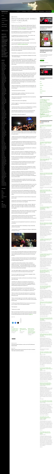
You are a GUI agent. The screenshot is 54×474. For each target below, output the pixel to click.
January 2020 (3, 112)
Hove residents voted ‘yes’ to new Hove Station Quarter (5, 53)
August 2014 (3, 177)
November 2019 (4, 114)
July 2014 (3, 178)
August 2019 (3, 118)
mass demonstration (42, 110)
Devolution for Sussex (5, 39)
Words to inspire (48, 11)
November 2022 (4, 78)
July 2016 (3, 151)
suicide (50, 116)
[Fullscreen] (51, 23)
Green (41, 87)
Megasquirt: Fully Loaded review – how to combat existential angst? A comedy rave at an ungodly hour (46, 383)
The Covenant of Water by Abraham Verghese (4, 45)
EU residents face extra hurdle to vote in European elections (15, 329)
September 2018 (4, 123)
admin (20, 22)
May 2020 (3, 107)
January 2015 (3, 172)
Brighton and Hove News (44, 102)
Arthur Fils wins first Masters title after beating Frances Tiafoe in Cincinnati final (46, 207)
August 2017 (3, 136)
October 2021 (4, 92)
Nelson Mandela (47, 111)
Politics (18, 11)
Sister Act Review (4, 49)
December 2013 (4, 183)
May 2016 (3, 153)
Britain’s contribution (22, 27)
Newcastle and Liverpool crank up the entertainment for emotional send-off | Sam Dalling (46, 319)
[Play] (41, 23)
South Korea (50, 115)
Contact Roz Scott (30, 11)
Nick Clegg (41, 112)
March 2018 (3, 129)
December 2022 (4, 77)
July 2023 (3, 70)
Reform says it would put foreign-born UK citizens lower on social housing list (46, 303)
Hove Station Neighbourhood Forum (44, 108)
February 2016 (4, 157)
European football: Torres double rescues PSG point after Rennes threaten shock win (46, 255)
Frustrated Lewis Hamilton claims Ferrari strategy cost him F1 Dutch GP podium (46, 368)
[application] (46, 20)
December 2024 (4, 65)
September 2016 (4, 148)
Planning (48, 112)
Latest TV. (31, 314)
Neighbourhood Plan (42, 111)
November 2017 (4, 132)
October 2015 (4, 162)
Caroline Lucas (49, 103)
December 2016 (4, 146)
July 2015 (3, 166)
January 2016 (3, 158)
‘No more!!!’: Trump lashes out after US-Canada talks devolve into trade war (46, 352)
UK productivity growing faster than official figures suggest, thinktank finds (46, 143)
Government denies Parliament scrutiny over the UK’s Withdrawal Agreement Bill (23, 344)
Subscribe (42, 60)
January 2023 (3, 75)
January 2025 (3, 64)
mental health (47, 110)
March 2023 (3, 74)
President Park (47, 114)
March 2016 (3, 156)
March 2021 (3, 97)
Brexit (12, 16)
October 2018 (4, 122)
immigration (42, 109)
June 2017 (3, 138)
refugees (47, 115)
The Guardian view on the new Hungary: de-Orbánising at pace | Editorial (45, 432)
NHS (50, 111)
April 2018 (3, 128)
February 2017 (4, 143)
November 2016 (4, 147)
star (48, 116)
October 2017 (4, 133)
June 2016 (3, 152)
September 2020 (4, 102)
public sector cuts (43, 115)
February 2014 (4, 182)
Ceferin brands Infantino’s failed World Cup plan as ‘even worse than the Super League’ (46, 191)
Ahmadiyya (44, 99)
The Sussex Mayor (4, 43)
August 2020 (3, 103)
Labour (41, 89)
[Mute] (49, 23)
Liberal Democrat (4, 196)
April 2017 (3, 141)
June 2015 (3, 167)
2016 (40, 99)
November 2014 (4, 173)
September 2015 (4, 163)
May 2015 (3, 168)
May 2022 (3, 84)
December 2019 (4, 113)
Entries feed (3, 204)
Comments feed (4, 205)
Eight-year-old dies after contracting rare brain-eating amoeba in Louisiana (46, 223)
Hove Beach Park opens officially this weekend (4, 37)
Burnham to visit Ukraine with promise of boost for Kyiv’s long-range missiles (46, 173)
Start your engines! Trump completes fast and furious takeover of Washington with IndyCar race (46, 271)
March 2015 (3, 171)
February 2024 (4, 68)
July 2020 (3, 104)
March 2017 (3, 142)
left (47, 109)
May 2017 (3, 139)
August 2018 (3, 124)
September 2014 (4, 176)
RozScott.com (5, 11)
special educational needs (43, 116)
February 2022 (4, 88)
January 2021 (3, 98)
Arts (40, 81)
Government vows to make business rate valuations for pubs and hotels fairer (46, 126)
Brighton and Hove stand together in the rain (23, 329)
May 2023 (3, 73)
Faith (49, 105)
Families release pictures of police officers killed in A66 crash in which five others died (46, 335)
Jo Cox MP (45, 109)
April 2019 (3, 119)
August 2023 (3, 69)
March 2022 (3, 87)
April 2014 (3, 181)
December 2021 (4, 89)
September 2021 (4, 93)
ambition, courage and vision (23, 44)
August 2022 (3, 82)
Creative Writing (41, 11)
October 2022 (4, 79)
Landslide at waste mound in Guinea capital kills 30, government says (46, 239)
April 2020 (3, 108)
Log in (2, 203)
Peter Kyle (45, 112)
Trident (41, 117)
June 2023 (3, 72)
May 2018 (3, 127)
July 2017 (3, 137)
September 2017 (4, 134)
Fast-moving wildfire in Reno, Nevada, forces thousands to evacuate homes (46, 401)
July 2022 (3, 83)
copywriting (24, 11)
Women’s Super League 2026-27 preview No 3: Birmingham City (46, 159)
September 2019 (4, 117)
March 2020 (3, 109)
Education (41, 85)
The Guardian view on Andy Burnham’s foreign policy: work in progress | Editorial (45, 417)
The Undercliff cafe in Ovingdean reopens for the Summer (5, 41)
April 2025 (3, 63)
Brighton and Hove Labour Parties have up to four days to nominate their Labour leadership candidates (31, 330)
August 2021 (3, 94)
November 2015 (4, 161)
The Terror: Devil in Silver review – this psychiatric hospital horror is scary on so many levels (45, 287)
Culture (36, 11)
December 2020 (4, 99)
